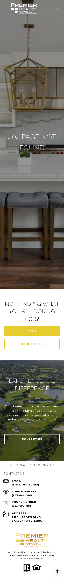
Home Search (32, 344)
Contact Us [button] (32, 439)
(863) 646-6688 (22, 495)
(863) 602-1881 (21, 505)
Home (32, 330)
